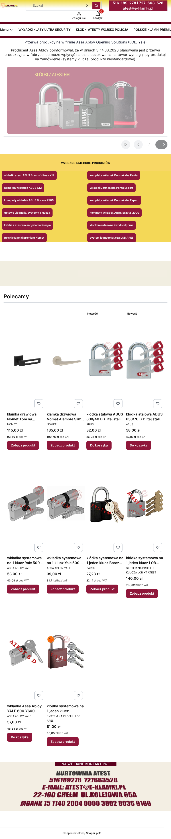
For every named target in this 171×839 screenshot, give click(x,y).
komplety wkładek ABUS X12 (23, 187)
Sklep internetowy (80, 833)
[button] (96, 5)
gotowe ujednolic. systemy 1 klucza (27, 212)
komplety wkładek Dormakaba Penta (114, 175)
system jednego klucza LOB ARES (112, 237)
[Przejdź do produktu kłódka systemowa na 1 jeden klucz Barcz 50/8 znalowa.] (105, 503)
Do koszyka (99, 445)
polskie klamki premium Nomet (24, 237)
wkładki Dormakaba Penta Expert (111, 187)
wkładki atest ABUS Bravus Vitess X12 (29, 175)
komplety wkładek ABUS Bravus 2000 (114, 212)
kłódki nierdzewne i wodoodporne (111, 225)
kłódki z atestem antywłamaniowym (27, 225)
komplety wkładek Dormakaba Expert (114, 200)
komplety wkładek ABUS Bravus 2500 (29, 200)
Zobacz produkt (23, 445)
